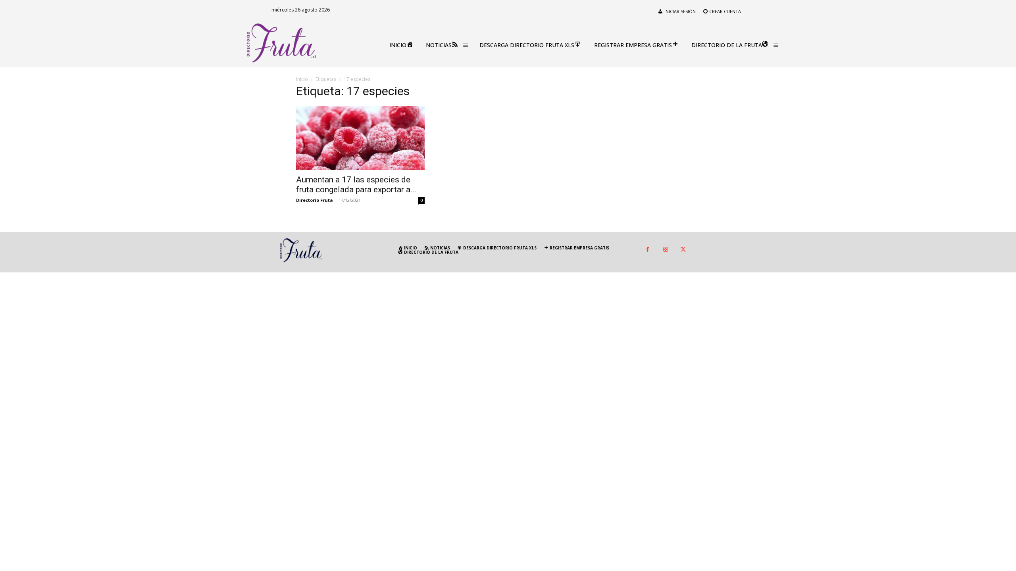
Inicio (302, 79)
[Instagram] (665, 250)
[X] (683, 250)
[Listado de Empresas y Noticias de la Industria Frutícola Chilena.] (281, 43)
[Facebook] (647, 250)
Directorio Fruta (314, 200)
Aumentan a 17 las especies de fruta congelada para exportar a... (356, 184)
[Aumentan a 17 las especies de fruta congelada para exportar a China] (360, 138)
